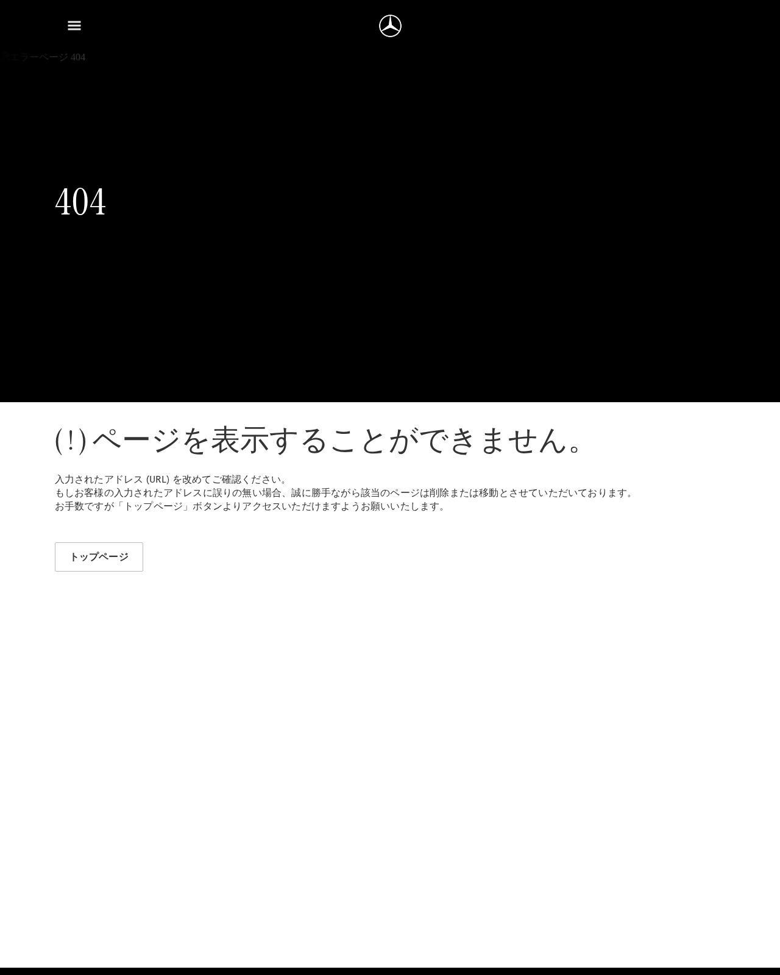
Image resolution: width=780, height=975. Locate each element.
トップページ (99, 556)
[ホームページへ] (390, 26)
